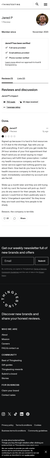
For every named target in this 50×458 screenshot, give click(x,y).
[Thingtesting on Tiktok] (15, 414)
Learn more (10, 62)
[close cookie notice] (46, 452)
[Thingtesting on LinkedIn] (21, 414)
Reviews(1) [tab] (7, 78)
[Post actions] (47, 128)
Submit (41, 260)
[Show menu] (45, 4)
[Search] (37, 4)
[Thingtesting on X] (9, 414)
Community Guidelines (10, 272)
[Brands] (11, 4)
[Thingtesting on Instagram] (3, 414)
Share (23, 218)
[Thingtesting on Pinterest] (27, 414)
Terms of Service (40, 269)
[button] (9, 102)
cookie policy (29, 455)
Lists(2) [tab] (21, 78)
